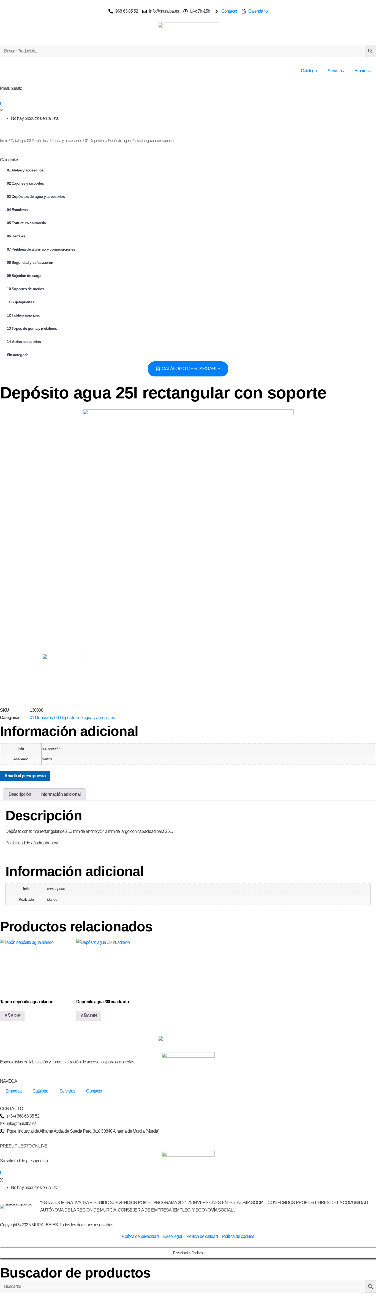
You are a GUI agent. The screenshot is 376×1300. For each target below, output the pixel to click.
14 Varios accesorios (24, 341)
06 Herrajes (16, 236)
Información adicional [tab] (60, 794)
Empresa (362, 70)
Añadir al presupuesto (25, 776)
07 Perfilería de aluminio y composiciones (41, 249)
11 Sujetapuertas (20, 302)
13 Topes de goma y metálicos (32, 328)
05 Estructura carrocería (26, 223)
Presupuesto (11, 88)
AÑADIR (12, 1015)
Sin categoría (17, 355)
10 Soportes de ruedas (25, 289)
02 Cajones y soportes (25, 183)
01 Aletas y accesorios (25, 170)
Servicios (336, 70)
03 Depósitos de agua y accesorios (54, 140)
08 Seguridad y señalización (30, 262)
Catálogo (309, 70)
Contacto (94, 1091)
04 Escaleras (17, 209)
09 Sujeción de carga (24, 275)
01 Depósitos (95, 140)
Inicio (4, 140)
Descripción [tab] (20, 794)
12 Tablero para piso (23, 315)
